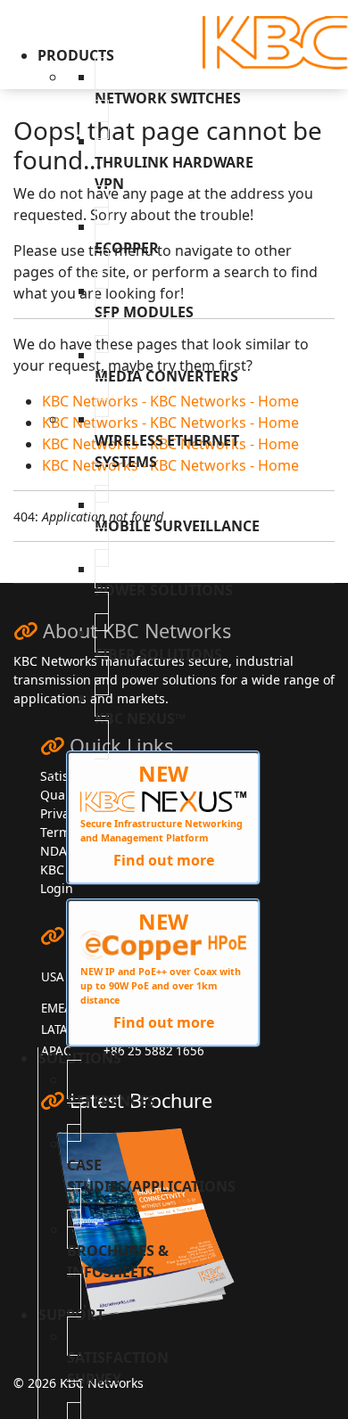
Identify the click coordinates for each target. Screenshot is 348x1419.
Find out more (163, 860)
